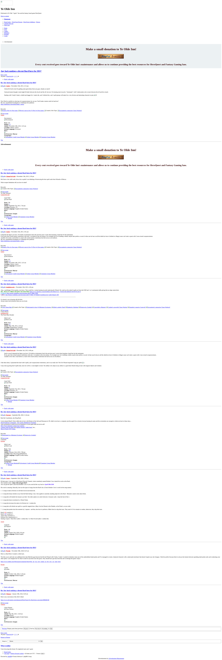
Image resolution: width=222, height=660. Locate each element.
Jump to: (4, 641)
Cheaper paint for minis (7, 427)
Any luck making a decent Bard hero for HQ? (21, 71)
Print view (7, 25)
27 (9, 324)
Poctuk (8, 551)
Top (2, 140)
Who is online (5, 646)
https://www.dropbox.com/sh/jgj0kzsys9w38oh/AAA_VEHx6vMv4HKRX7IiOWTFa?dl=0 (55, 291)
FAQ (5, 29)
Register (6, 34)
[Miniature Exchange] (38, 307)
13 (9, 124)
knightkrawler (10, 287)
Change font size (8, 23)
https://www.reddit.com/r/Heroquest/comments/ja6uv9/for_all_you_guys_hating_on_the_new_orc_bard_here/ (31, 561)
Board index (7, 22)
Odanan (8, 594)
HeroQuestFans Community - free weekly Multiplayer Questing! (18, 422)
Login (5, 36)
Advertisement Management (116, 658)
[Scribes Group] (11, 463)
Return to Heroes (5, 637)
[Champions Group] (47, 137)
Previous (4, 628)
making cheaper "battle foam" (24, 427)
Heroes (38, 22)
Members (6, 33)
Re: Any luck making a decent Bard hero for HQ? (18, 83)
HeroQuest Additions (29, 22)
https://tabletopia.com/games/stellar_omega (12, 104)
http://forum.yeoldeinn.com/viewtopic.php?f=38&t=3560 (22, 293)
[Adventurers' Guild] (14, 137)
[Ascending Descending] (47, 628)
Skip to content (5, 16)
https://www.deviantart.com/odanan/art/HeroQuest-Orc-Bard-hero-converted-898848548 (25, 600)
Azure (8, 478)
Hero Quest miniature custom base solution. (13, 426)
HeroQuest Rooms (17, 22)
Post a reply (4, 75)
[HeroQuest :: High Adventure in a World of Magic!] (7, 4)
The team (6, 653)
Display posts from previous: (15, 628)
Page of (9, 76)
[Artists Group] (32, 137)
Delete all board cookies (17, 653)
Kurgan (8, 415)
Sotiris (8, 86)
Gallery (6, 31)
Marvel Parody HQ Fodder (8, 429)
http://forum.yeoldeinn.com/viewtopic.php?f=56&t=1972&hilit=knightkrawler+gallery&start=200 (32, 295)
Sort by (32, 628)
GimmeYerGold (10, 176)
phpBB (10, 656)
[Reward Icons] (70, 110)
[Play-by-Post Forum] (9, 110)
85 (9, 450)
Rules (5, 28)
